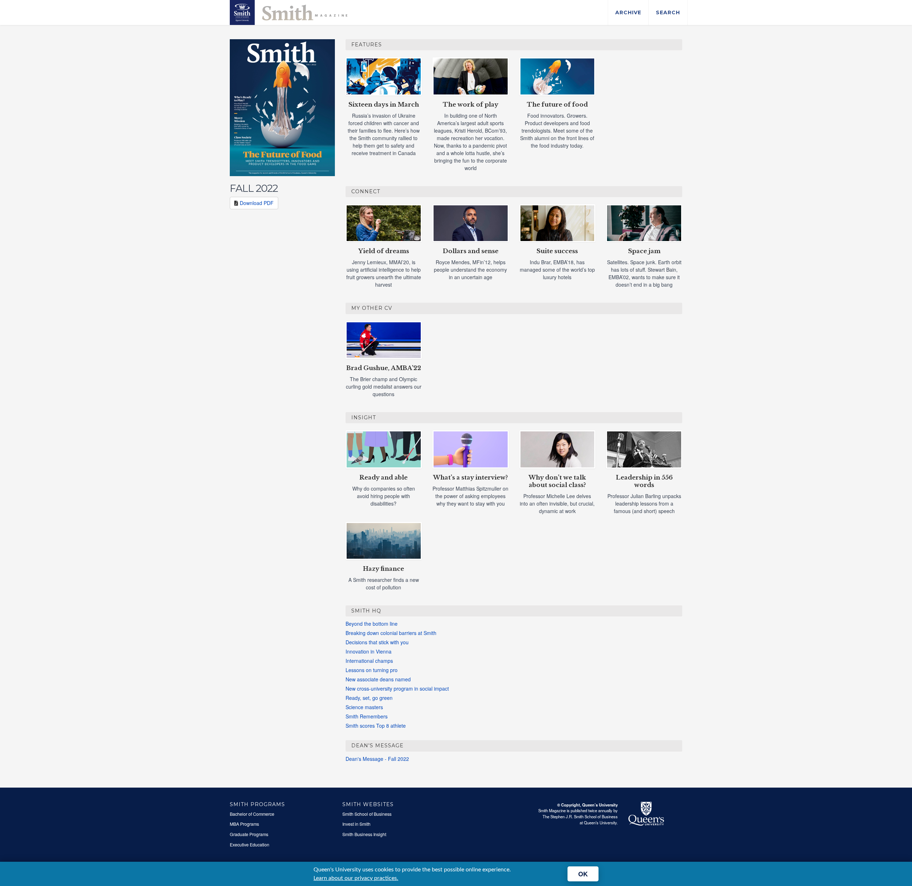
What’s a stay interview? (470, 477)
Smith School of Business (367, 814)
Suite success (557, 251)
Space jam (644, 251)
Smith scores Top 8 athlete (376, 725)
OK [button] (583, 874)
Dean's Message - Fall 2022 (377, 758)
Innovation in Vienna (369, 651)
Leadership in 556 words (644, 481)
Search (668, 12)
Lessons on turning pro (372, 670)
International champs (369, 660)
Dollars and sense (470, 251)
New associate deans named (378, 679)
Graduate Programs (249, 834)
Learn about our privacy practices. (356, 878)
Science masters (364, 707)
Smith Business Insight (364, 834)
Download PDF (257, 202)
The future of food (557, 104)
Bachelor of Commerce (252, 814)
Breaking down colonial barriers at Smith (391, 632)
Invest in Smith (356, 824)
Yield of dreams (383, 251)
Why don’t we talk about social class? (557, 481)
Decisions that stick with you (377, 642)
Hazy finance (383, 569)
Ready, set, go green (369, 697)
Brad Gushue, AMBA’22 (383, 368)
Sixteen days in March (383, 104)
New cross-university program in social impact (397, 688)
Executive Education (249, 844)
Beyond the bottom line (372, 623)
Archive (628, 12)
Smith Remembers (367, 716)
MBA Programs (244, 824)
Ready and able (383, 477)
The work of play (470, 104)
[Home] (288, 11)
